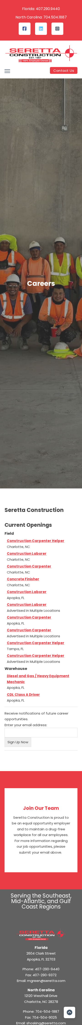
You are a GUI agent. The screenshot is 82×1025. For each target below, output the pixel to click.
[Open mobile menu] (7, 71)
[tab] (43, 497)
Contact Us (63, 70)
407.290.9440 (48, 8)
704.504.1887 (55, 17)
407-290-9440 (47, 969)
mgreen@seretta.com (46, 980)
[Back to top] (69, 1012)
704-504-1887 (47, 1011)
